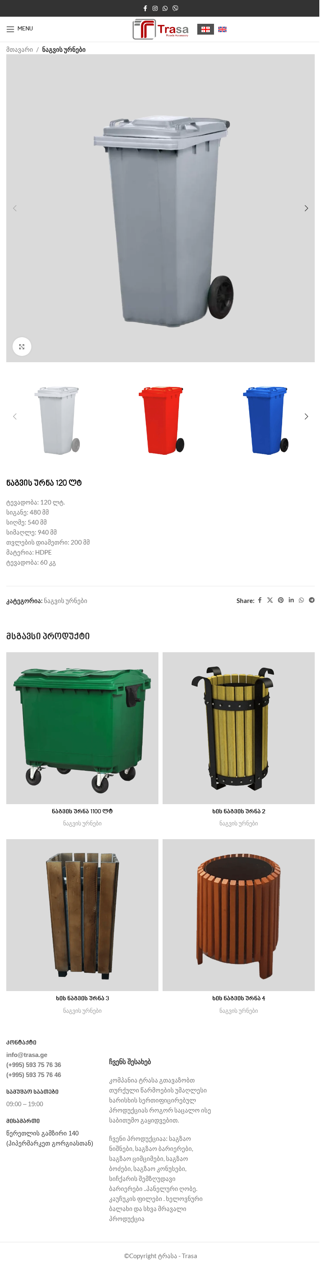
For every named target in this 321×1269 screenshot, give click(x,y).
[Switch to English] (222, 29)
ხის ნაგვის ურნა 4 (238, 999)
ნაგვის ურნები (64, 49)
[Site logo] (160, 28)
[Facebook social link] (145, 8)
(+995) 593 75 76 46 (33, 1074)
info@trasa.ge (26, 1054)
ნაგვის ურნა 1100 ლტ (82, 812)
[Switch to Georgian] (205, 29)
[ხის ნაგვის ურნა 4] (239, 915)
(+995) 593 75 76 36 (33, 1064)
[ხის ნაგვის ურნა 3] (82, 915)
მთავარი (19, 49)
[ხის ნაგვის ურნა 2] (239, 728)
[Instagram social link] (155, 8)
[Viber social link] (175, 8)
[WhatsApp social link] (165, 8)
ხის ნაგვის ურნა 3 (82, 999)
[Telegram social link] (311, 600)
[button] (14, 208)
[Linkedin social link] (291, 600)
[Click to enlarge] (22, 346)
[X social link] (270, 600)
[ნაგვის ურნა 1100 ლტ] (82, 728)
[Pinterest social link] (280, 600)
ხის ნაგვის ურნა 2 (238, 812)
